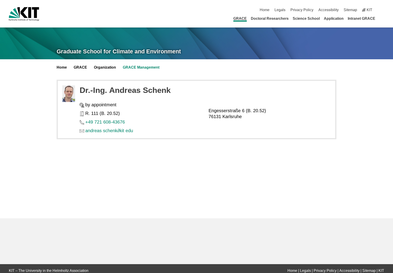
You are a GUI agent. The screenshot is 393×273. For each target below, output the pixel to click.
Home (265, 10)
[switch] (382, 10)
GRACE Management (141, 67)
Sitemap (350, 10)
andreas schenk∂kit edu (109, 130)
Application (334, 18)
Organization (105, 67)
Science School (306, 18)
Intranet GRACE (361, 18)
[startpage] (382, 18)
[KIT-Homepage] (24, 14)
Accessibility (328, 10)
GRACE (240, 18)
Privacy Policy (301, 10)
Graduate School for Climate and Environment (119, 51)
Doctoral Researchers (270, 18)
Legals (280, 10)
